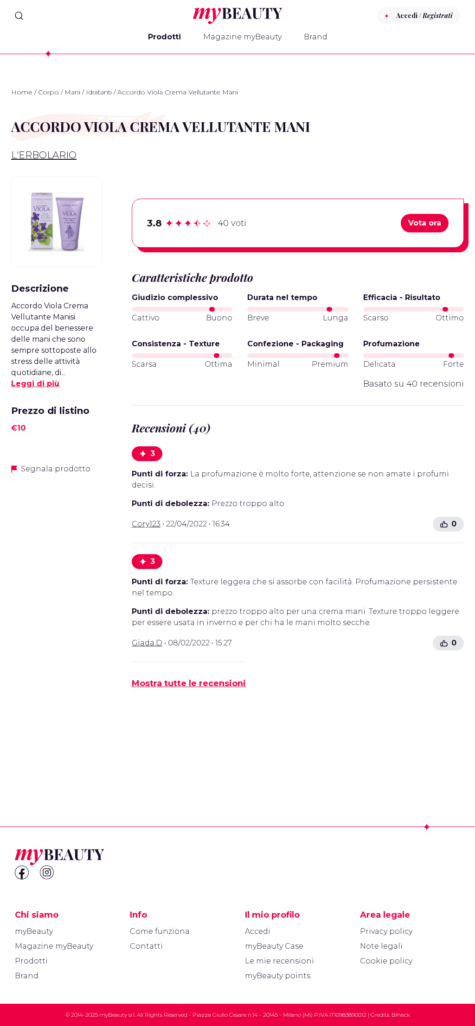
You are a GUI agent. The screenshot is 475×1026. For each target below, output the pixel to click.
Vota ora (424, 223)
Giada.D (147, 642)
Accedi (257, 931)
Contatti (146, 946)
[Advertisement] (56, 628)
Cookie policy (386, 961)
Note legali (381, 946)
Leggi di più (35, 383)
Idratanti (99, 92)
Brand (315, 36)
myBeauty (34, 931)
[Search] (19, 16)
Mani (72, 92)
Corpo (48, 92)
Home (21, 92)
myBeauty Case (274, 946)
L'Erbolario (44, 155)
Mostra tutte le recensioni (189, 683)
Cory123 (146, 523)
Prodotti (164, 36)
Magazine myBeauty (242, 36)
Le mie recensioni (279, 961)
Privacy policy (386, 931)
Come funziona (160, 931)
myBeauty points (277, 975)
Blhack (401, 1014)
